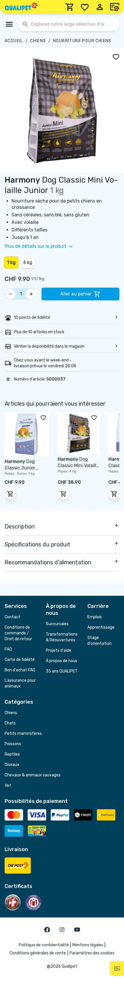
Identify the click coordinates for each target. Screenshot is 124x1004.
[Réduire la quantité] (10, 294)
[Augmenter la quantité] (31, 294)
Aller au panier (75, 294)
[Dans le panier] (10, 494)
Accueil (14, 40)
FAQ (8, 649)
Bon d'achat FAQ (20, 670)
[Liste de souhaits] (84, 7)
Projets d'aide (58, 650)
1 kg (11, 262)
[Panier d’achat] (69, 7)
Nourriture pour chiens (82, 40)
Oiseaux (12, 764)
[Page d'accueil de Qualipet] (21, 7)
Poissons (13, 743)
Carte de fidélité (20, 659)
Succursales (57, 623)
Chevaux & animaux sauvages (33, 775)
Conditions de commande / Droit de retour (18, 633)
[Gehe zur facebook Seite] (47, 929)
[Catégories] (9, 24)
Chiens (38, 40)
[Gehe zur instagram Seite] (62, 929)
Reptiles (12, 754)
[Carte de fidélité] (114, 7)
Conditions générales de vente (38, 953)
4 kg (27, 262)
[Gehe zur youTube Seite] (77, 929)
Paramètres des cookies (91, 953)
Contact (12, 617)
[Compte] (99, 7)
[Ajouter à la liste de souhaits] (115, 56)
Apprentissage (100, 627)
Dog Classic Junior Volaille (20, 468)
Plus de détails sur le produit (35, 246)
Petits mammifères (23, 733)
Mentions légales (87, 945)
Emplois (94, 617)
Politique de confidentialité (44, 945)
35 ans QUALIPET (62, 671)
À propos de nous (61, 660)
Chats (10, 723)
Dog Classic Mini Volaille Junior (78, 465)
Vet (8, 785)
